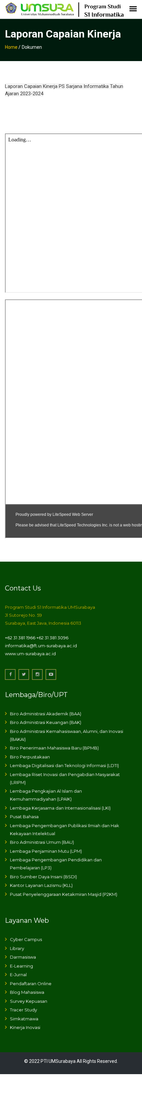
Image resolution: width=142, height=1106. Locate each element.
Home (11, 47)
